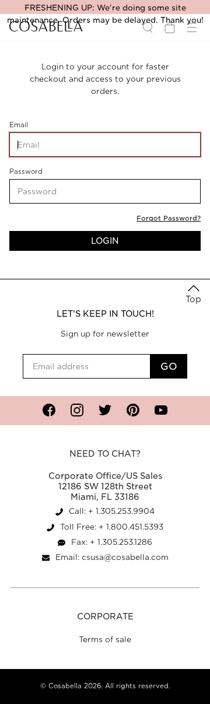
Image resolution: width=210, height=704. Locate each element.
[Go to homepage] (46, 27)
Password (42, 172)
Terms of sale (105, 639)
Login (105, 241)
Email (36, 125)
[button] (193, 295)
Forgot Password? (168, 218)
